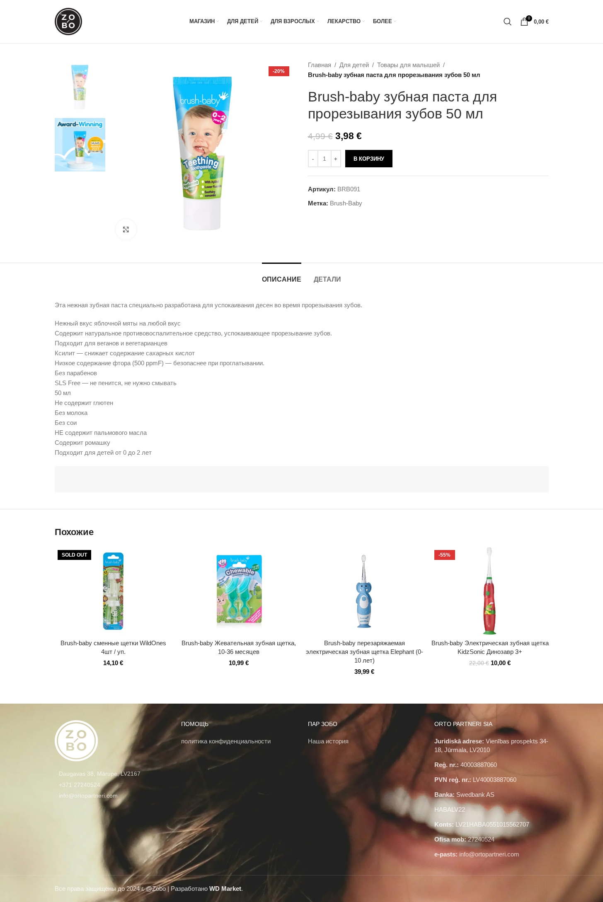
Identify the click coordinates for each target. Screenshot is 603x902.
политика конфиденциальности (226, 741)
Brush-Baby (346, 203)
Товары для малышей (408, 64)
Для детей (354, 64)
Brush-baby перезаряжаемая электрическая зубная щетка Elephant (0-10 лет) (364, 651)
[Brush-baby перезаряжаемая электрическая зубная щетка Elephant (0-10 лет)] (364, 591)
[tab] (281, 275)
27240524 (481, 839)
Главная (319, 64)
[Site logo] (68, 20)
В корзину (369, 159)
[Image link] (76, 740)
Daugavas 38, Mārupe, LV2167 (99, 773)
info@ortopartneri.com (88, 795)
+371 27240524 (79, 784)
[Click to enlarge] (126, 229)
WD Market (225, 888)
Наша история (328, 741)
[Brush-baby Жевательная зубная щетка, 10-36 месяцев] (239, 591)
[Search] (507, 21)
